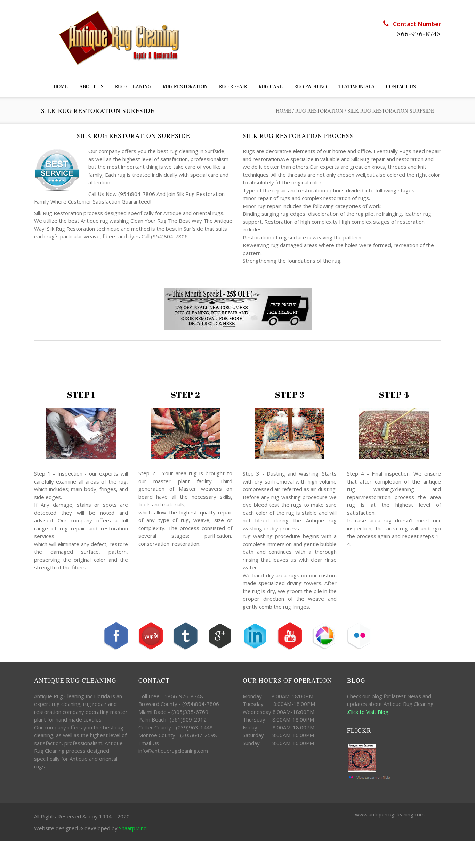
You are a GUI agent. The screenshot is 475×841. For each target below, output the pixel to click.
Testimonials (356, 86)
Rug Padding (310, 86)
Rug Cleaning (133, 86)
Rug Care (271, 86)
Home (283, 110)
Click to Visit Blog (369, 711)
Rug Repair (233, 86)
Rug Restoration (185, 86)
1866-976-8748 (417, 34)
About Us (91, 86)
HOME (61, 86)
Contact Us (401, 86)
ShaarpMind (133, 828)
